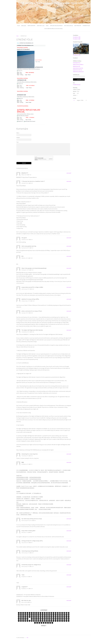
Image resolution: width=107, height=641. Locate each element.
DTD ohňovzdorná (68, 25)
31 (31, 615)
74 (20, 618)
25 (18, 615)
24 (68, 613)
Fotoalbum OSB (76, 37)
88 (51, 618)
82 (38, 618)
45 (62, 615)
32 (33, 615)
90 (55, 618)
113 (53, 620)
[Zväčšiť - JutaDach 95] (19, 70)
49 (18, 616)
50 (20, 616)
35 (40, 615)
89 (53, 618)
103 (32, 620)
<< (74, 100)
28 (25, 615)
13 (44, 613)
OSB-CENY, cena (40, 25)
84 (42, 618)
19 (57, 613)
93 (62, 618)
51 (23, 616)
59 (40, 616)
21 (62, 613)
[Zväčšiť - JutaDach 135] (20, 83)
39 (49, 615)
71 (66, 616)
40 (51, 615)
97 (18, 620)
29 (27, 615)
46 (64, 615)
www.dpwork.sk (76, 62)
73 (18, 618)
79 (31, 618)
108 (42, 620)
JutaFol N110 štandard (23, 49)
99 (23, 620)
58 (38, 616)
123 (39, 622)
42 (55, 615)
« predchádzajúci (43, 610)
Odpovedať (69, 173)
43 (57, 615)
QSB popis (23, 25)
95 (66, 618)
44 (59, 615)
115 (58, 620)
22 (64, 613)
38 (46, 615)
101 (27, 620)
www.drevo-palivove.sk (78, 71)
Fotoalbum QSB (76, 39)
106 (38, 620)
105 (36, 620)
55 (31, 616)
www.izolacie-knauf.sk (78, 68)
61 (44, 616)
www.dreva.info (76, 66)
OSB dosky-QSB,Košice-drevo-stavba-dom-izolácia (53, 3)
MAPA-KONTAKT (31, 25)
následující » (43, 625)
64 (51, 616)
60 (42, 616)
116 (60, 620)
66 (55, 616)
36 (42, 615)
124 (41, 622)
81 (36, 618)
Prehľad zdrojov (76, 84)
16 (51, 613)
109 (45, 620)
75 (23, 618)
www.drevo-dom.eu (77, 70)
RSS (27, 637)
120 (68, 620)
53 (27, 616)
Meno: (17, 133)
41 (53, 615)
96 (68, 618)
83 (40, 618)
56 (33, 616)
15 (49, 613)
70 (64, 616)
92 (59, 618)
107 (40, 620)
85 (44, 618)
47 (66, 615)
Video (47, 25)
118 (64, 620)
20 (59, 613)
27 (23, 615)
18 (55, 613)
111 (49, 620)
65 (53, 616)
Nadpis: (18, 137)
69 (62, 616)
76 (25, 618)
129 (52, 622)
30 (29, 615)
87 (49, 618)
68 (59, 616)
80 (33, 618)
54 (29, 616)
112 (51, 620)
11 (40, 613)
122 (37, 622)
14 (46, 613)
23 (66, 613)
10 (38, 613)
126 (46, 622)
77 (27, 618)
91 (57, 618)
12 (42, 613)
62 (46, 616)
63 (49, 616)
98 (20, 620)
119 (66, 620)
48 (68, 615)
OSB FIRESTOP (77, 25)
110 (47, 620)
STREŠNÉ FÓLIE (86, 25)
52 (25, 616)
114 (55, 620)
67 (57, 616)
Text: (17, 142)
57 (36, 616)
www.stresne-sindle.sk (78, 64)
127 (48, 622)
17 (53, 613)
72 (68, 616)
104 (34, 620)
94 (64, 618)
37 (44, 615)
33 (36, 615)
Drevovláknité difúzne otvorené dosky (53, 28)
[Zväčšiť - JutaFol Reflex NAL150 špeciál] (22, 115)
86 (46, 618)
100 (25, 620)
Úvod (18, 25)
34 (38, 615)
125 (44, 622)
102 (29, 620)
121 (35, 622)
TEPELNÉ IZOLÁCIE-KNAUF (56, 25)
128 (50, 622)
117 (62, 620)
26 (20, 615)
